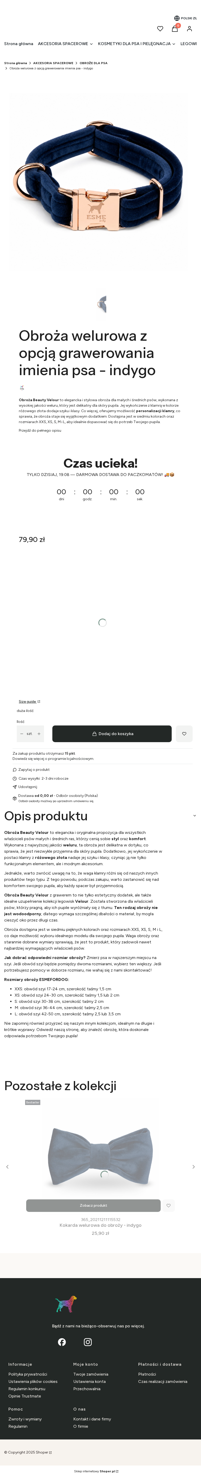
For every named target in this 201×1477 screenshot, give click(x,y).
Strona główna (15, 63)
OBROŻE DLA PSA (94, 63)
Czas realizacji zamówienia (162, 1381)
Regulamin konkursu (26, 1388)
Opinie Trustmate (24, 1396)
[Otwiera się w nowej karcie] (88, 1342)
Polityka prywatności (27, 1374)
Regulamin (17, 1426)
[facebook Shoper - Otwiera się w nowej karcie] (62, 1342)
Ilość (21, 721)
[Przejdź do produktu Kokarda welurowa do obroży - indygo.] (100, 1156)
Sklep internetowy (94, 1471)
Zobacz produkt (93, 1205)
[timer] (102, 482)
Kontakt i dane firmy (92, 1419)
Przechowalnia (86, 1388)
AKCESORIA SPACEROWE (53, 63)
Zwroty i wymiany (25, 1419)
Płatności (147, 1374)
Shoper (42, 1452)
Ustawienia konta (89, 1381)
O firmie (80, 1426)
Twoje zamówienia (90, 1374)
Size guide (28, 701)
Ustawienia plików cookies (33, 1381)
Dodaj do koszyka (116, 733)
